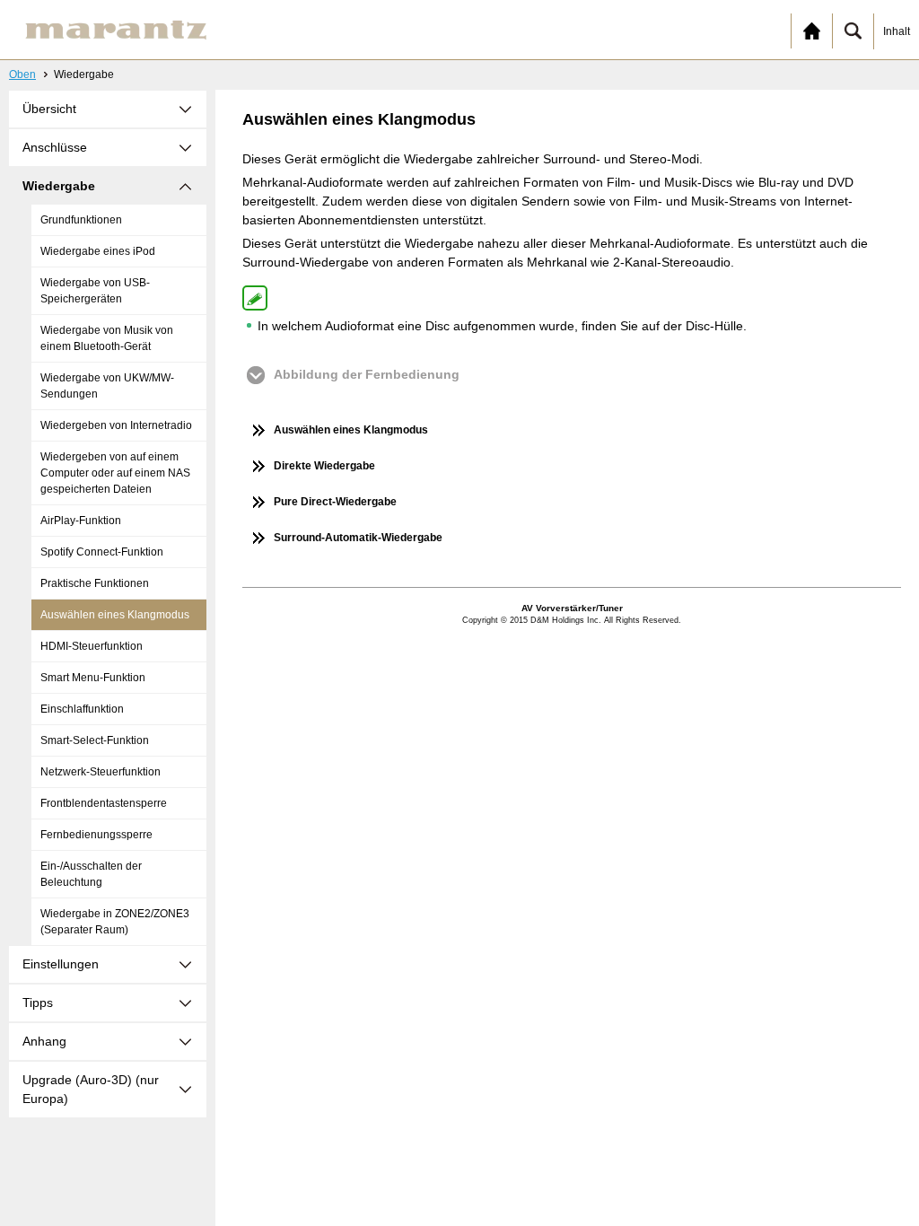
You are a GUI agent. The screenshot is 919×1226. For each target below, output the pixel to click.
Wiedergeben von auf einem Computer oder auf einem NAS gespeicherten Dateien (115, 473)
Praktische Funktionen (94, 583)
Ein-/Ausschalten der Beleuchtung (91, 874)
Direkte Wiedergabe (324, 466)
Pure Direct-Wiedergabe (335, 501)
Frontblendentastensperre (103, 803)
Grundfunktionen (81, 220)
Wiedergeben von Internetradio (116, 425)
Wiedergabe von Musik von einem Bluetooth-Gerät (106, 338)
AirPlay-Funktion (80, 520)
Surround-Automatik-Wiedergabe (358, 537)
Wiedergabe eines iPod (97, 251)
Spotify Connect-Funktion (101, 552)
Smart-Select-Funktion (94, 740)
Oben (22, 74)
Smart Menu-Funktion (92, 677)
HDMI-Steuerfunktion (91, 646)
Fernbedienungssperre (96, 834)
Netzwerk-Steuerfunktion (100, 772)
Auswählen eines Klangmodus (114, 615)
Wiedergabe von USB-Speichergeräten (95, 290)
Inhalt (896, 31)
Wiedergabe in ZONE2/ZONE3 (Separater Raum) (114, 921)
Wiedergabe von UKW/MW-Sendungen (107, 386)
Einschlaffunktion (82, 709)
